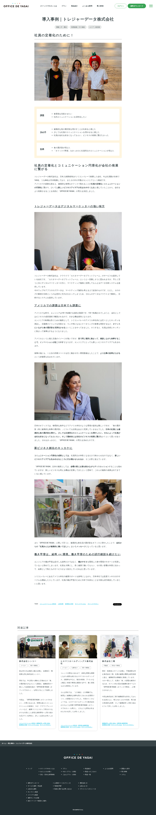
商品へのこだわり (91, 771)
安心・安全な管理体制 (47, 774)
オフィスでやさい (93, 604)
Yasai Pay (57, 786)
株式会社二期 (108, 661)
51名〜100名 (116, 665)
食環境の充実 (69, 604)
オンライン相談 (33, 792)
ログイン (121, 6)
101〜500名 (34, 665)
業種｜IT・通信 (61, 27)
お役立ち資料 (32, 789)
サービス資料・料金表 (35, 786)
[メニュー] (151, 6)
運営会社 (83, 783)
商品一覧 (88, 774)
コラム (123, 774)
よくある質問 (87, 6)
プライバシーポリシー (87, 789)
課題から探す (125, 768)
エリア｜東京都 (94, 27)
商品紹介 (74, 6)
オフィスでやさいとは (48, 6)
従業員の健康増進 (83, 725)
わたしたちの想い (46, 771)
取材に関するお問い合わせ (63, 789)
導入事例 (100, 6)
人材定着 (60, 604)
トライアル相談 (33, 795)
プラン (64, 6)
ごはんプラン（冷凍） (70, 774)
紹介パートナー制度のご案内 (37, 801)
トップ (30, 768)
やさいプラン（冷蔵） (70, 771)
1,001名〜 (75, 668)
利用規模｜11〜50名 (78, 27)
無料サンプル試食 (33, 798)
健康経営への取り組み (43, 723)
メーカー (23, 665)
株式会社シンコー (28, 661)
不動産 (106, 665)
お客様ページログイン (61, 783)
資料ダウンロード (136, 6)
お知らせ (83, 786)
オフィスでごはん (80, 604)
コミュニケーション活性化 (48, 604)
